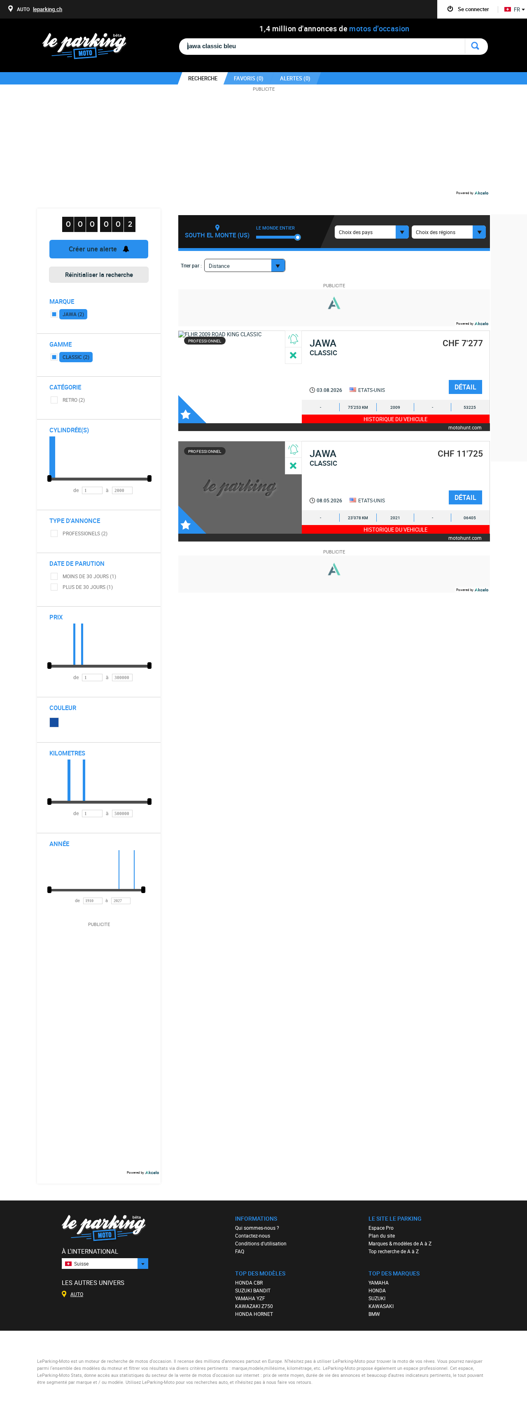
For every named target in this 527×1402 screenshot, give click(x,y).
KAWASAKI (381, 1306)
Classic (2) (76, 357)
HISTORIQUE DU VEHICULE (395, 419)
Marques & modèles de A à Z (399, 1243)
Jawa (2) (73, 314)
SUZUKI (376, 1298)
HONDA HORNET (254, 1314)
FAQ (239, 1251)
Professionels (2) (85, 533)
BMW (374, 1314)
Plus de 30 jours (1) (88, 587)
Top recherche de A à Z (393, 1251)
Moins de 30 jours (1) (89, 576)
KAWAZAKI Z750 (254, 1306)
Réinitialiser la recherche (99, 274)
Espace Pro (381, 1227)
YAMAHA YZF (250, 1298)
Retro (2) (74, 399)
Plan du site (381, 1235)
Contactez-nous (252, 1235)
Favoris (192, 409)
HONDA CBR (249, 1282)
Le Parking (89, 48)
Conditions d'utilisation (261, 1243)
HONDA (377, 1290)
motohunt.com (465, 427)
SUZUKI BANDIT (252, 1290)
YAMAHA (378, 1282)
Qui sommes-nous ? (257, 1227)
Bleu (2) (54, 722)
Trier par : (191, 265)
